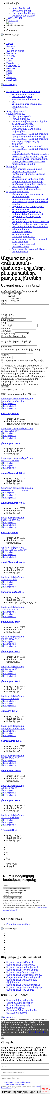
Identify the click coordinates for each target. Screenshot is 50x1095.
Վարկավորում (20, 252)
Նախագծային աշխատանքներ (29, 121)
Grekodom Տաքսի (20, 247)
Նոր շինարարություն (13, 374)
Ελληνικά (10, 46)
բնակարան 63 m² (10, 681)
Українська (11, 77)
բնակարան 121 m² (11, 770)
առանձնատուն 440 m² (13, 503)
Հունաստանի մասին (23, 94)
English (9, 43)
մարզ (4, 303)
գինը (4, 322)
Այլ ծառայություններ (17, 191)
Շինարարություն (21, 116)
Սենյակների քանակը (13, 336)
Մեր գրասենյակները (23, 13)
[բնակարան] (22, 298)
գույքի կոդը (7, 314)
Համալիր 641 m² (9, 532)
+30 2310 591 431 (14, 18)
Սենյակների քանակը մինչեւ (16, 341)
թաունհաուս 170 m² (11, 741)
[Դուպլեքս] (22, 301)
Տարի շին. (6, 347)
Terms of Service (6, 1088)
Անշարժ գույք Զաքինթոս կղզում (24, 975)
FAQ (14, 109)
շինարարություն (15, 114)
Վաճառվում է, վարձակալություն (19, 291)
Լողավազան (8, 371)
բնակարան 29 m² (10, 622)
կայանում (6, 368)
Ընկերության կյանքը (23, 16)
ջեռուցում (39, 368)
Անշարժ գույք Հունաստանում (23, 91)
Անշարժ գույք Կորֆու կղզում (22, 970)
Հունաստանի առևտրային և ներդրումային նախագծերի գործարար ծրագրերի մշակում (29, 181)
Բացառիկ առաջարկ (18, 1005)
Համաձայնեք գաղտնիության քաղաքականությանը (17, 1083)
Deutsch (9, 58)
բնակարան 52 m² (10, 651)
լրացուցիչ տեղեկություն (25, 99)
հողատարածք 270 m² (12, 592)
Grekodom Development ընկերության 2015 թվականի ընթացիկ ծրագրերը (30, 141)
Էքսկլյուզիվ (33, 384)
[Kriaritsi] (16, 895)
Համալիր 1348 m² (10, 413)
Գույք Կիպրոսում (15, 111)
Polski (9, 70)
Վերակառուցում (21, 119)
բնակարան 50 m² (10, 800)
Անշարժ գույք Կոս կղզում (20, 990)
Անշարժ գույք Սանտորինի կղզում (25, 987)
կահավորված (23, 368)
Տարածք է (6, 325)
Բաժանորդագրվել (12, 898)
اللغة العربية (11, 80)
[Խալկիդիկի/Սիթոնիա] (16, 893)
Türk (8, 75)
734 (8, 859)
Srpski (9, 73)
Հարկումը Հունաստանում (26, 189)
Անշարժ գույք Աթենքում (19, 962)
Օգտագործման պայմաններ (22, 1010)
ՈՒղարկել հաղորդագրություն (23, 1092)
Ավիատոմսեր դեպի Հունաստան (30, 226)
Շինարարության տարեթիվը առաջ (21, 349)
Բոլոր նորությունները (18, 924)
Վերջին (10, 866)
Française (10, 63)
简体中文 (10, 56)
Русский (10, 48)
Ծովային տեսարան (28, 366)
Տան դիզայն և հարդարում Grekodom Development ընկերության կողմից (30, 149)
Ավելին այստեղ (37, 1032)
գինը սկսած (8, 320)
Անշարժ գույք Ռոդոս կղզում (21, 972)
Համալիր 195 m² (9, 711)
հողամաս (6, 357)
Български (11, 53)
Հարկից (5, 331)
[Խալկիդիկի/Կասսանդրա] (16, 890)
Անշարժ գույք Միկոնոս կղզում (23, 985)
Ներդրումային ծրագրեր (25, 186)
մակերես (6, 328)
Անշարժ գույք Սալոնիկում (20, 965)
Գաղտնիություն (15, 1008)
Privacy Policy (38, 1086)
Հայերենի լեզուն (15, 51)
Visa (13, 101)
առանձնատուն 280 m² (13, 562)
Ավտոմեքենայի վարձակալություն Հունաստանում (22, 231)
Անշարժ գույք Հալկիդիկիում (22, 967)
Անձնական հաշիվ (16, 1013)
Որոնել (5, 387)
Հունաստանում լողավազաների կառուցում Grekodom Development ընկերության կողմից (30, 161)
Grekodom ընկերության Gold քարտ (30, 249)
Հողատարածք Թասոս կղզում (23, 977)
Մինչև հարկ (8, 333)
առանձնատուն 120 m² (13, 473)
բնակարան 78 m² (10, 443)
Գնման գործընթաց (22, 96)
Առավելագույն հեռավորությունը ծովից (22, 360)
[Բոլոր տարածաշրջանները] (16, 888)
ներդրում (11, 166)
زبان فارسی (11, 68)
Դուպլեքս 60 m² (9, 830)
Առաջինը (11, 864)
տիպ (4, 301)
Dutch (9, 61)
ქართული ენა (13, 65)
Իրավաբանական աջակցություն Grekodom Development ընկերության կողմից (30, 201)
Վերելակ (8, 366)
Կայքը (4, 355)
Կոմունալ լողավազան (31, 371)
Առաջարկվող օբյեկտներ (20, 1000)
